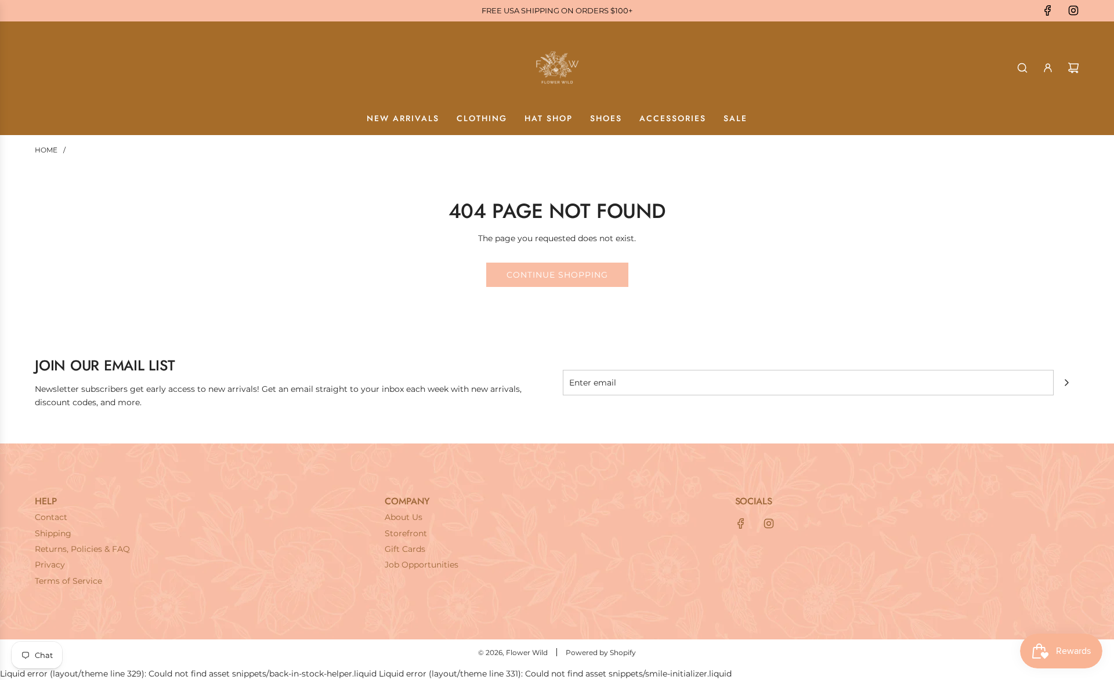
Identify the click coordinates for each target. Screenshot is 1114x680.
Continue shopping (557, 275)
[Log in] (1048, 68)
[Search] (1022, 68)
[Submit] (1066, 382)
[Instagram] (1073, 10)
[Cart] (1073, 68)
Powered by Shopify (601, 652)
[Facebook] (1048, 10)
